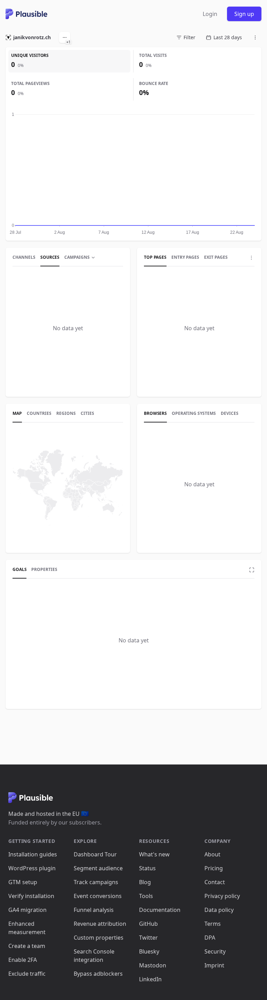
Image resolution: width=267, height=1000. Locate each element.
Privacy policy (222, 896)
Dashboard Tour (95, 854)
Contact (214, 882)
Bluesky (149, 951)
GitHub (148, 924)
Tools (146, 896)
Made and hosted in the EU (48, 814)
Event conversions (98, 896)
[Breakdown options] (251, 258)
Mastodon (152, 965)
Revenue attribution (100, 924)
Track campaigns (96, 882)
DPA (209, 937)
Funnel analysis (94, 910)
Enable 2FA (22, 960)
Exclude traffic (27, 973)
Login (210, 14)
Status (147, 868)
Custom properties (98, 937)
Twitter (148, 937)
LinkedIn (150, 979)
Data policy (219, 910)
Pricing (213, 868)
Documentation (159, 910)
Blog (145, 882)
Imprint (214, 965)
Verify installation (31, 896)
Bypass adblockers (98, 973)
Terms (212, 924)
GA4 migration (27, 910)
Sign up (244, 14)
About (212, 854)
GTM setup (22, 882)
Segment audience (98, 868)
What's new (154, 854)
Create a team (26, 946)
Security (215, 951)
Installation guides (32, 854)
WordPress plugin (32, 868)
